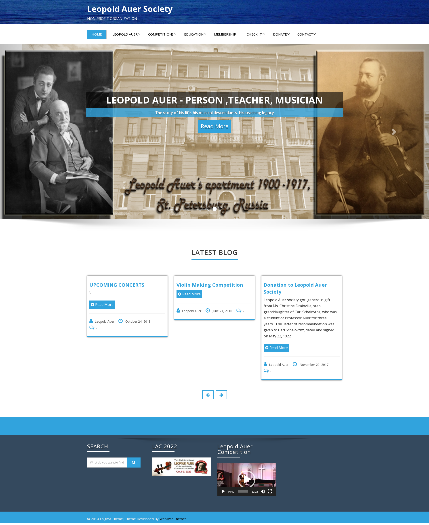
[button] (246, 479)
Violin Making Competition (142, 284)
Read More (123, 294)
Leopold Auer (125, 34)
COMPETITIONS (161, 34)
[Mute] (263, 491)
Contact (305, 34)
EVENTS (292, 284)
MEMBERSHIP (225, 34)
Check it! (255, 34)
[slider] (243, 491)
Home (97, 34)
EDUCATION (194, 34)
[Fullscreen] (270, 491)
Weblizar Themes (173, 519)
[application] (246, 479)
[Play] (223, 491)
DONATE (280, 34)
